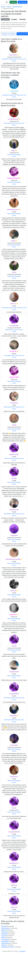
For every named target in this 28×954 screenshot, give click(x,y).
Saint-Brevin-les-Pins (8, 947)
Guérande (5, 941)
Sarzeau (4, 935)
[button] (7, 2)
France (9, 6)
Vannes (4, 926)
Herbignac (5, 934)
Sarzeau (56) (10, 889)
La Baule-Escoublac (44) (9, 59)
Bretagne (18, 154)
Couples (4, 34)
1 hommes (22, 19)
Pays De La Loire (17, 6)
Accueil (3, 6)
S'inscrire (13, 2)
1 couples (14, 19)
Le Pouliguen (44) (9, 355)
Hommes (12, 34)
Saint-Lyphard (6, 943)
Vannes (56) (10, 154)
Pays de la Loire (21, 59)
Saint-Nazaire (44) (9, 123)
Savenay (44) (9, 330)
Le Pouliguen (5, 939)
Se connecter (22, 2)
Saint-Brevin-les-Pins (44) (9, 308)
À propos (22, 951)
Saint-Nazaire (6, 928)
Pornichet (5, 932)
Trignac (4, 945)
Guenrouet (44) (8, 458)
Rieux (3, 937)
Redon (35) (11, 618)
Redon (4, 930)
